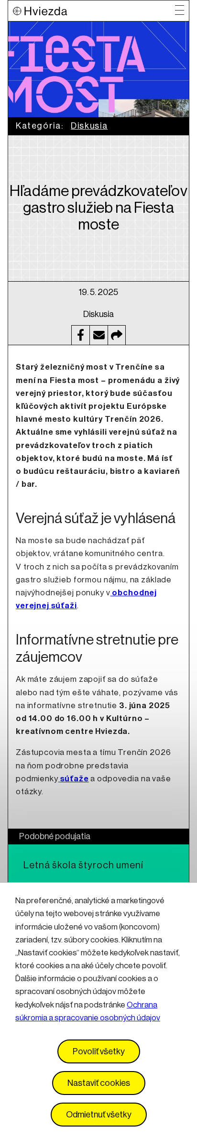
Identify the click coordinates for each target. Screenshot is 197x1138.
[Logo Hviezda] (94, 10)
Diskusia (89, 125)
